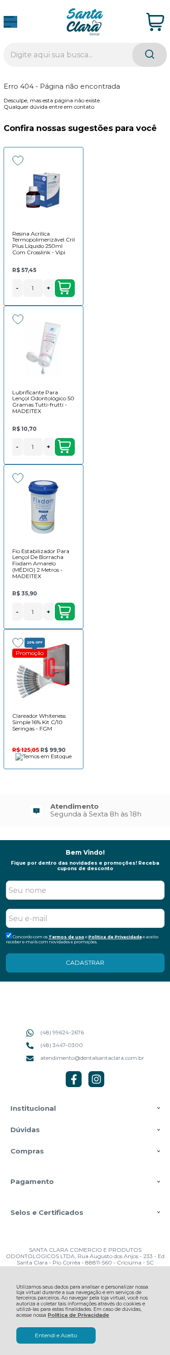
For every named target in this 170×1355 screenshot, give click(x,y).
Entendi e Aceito (56, 1335)
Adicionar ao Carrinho (65, 288)
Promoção (30, 653)
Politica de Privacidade (115, 936)
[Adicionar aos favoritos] (18, 161)
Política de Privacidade (78, 1315)
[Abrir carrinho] (155, 22)
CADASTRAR (85, 962)
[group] (85, 810)
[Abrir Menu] (10, 22)
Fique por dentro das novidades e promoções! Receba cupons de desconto (85, 865)
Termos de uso (66, 936)
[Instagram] (96, 1085)
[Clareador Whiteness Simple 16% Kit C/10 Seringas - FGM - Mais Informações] (43, 672)
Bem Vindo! (85, 852)
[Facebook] (74, 1085)
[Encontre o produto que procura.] (149, 55)
